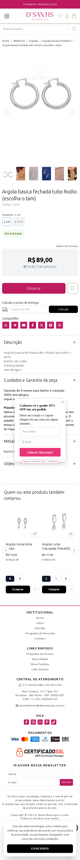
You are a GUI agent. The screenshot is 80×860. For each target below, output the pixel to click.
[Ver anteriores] (6, 550)
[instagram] (33, 722)
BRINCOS (19, 40)
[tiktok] (53, 722)
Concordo (40, 848)
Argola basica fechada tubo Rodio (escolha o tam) (31, 45)
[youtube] (40, 722)
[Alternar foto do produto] (34, 533)
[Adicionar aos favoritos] (35, 589)
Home (5, 40)
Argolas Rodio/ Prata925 (56, 40)
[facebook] (26, 722)
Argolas (33, 40)
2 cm (7, 221)
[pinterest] (46, 722)
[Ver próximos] (73, 550)
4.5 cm (19, 221)
